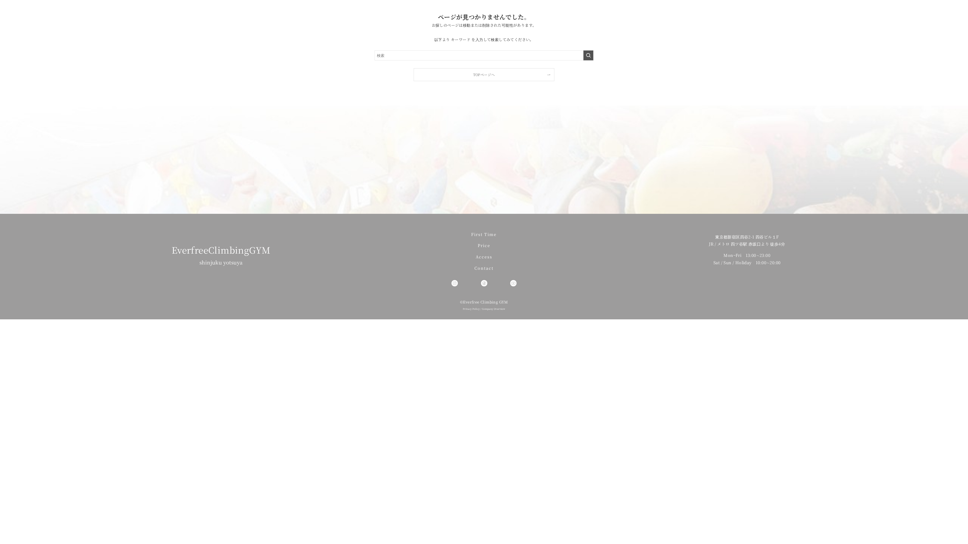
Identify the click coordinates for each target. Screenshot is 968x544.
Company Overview (493, 309)
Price (484, 245)
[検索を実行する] (588, 55)
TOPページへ (484, 74)
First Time (484, 234)
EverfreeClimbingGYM (221, 250)
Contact (484, 268)
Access (484, 257)
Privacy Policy (471, 309)
